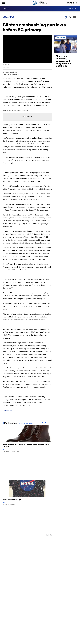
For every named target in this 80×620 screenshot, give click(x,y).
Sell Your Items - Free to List (26, 423)
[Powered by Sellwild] (49, 535)
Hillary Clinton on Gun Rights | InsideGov (15, 110)
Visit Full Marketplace (45, 423)
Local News (8, 17)
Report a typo (8, 410)
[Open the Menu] (3, 3)
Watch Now (72, 3)
